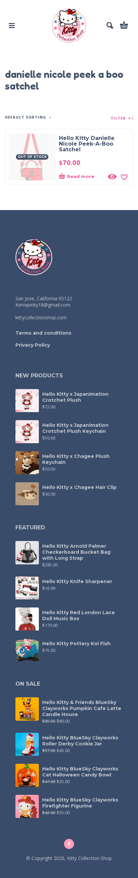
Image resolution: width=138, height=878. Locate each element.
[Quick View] (112, 176)
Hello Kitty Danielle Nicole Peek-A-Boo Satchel (87, 144)
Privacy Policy (32, 345)
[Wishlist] (124, 176)
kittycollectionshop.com (41, 317)
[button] (11, 25)
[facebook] (69, 844)
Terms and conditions (43, 333)
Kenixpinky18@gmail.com (42, 305)
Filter (119, 118)
